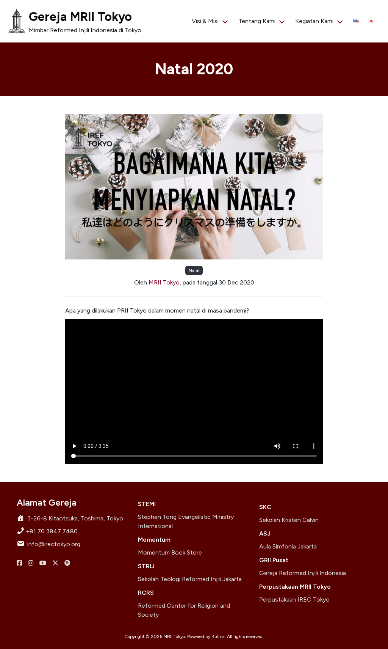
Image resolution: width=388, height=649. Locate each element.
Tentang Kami (256, 21)
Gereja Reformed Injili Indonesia (302, 573)
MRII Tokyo (164, 282)
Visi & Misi (205, 21)
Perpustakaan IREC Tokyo (294, 599)
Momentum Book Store (170, 552)
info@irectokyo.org (53, 544)
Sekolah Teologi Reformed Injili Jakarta (190, 579)
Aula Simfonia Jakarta (288, 546)
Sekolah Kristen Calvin (289, 519)
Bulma (218, 636)
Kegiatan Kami (314, 21)
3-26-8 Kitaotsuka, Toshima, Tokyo (75, 518)
